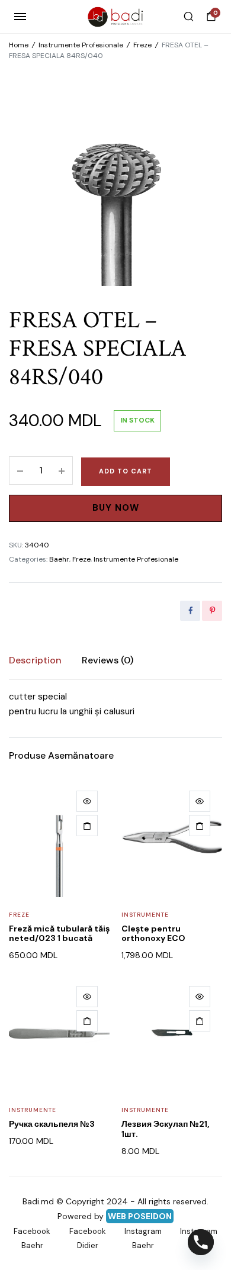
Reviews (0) (107, 660)
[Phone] (201, 1242)
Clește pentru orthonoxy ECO (153, 933)
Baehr (59, 559)
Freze (142, 45)
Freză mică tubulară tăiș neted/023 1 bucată (59, 933)
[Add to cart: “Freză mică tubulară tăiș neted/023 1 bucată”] (87, 825)
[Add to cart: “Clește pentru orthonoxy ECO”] (199, 825)
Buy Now (115, 508)
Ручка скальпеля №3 (52, 1123)
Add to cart (125, 471)
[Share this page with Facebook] (190, 611)
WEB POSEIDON (140, 1216)
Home (18, 45)
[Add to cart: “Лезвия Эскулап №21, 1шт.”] (199, 1021)
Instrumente (145, 914)
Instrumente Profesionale (80, 45)
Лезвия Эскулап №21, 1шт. (165, 1128)
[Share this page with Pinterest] (212, 611)
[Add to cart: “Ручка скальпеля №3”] (87, 1021)
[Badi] (116, 16)
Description (35, 660)
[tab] (35, 660)
